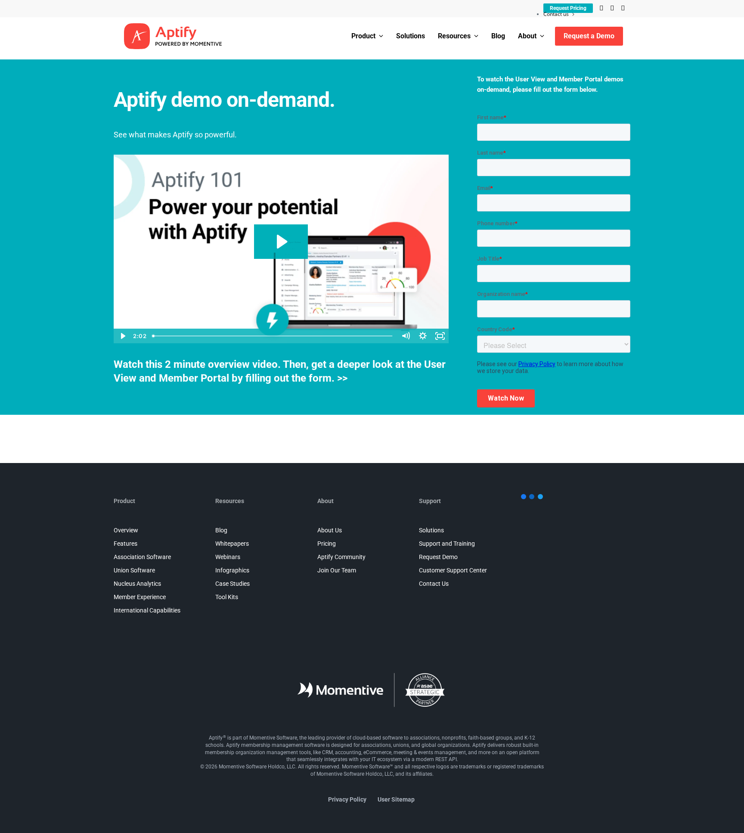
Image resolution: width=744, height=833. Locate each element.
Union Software (134, 570)
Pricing (326, 543)
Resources (454, 36)
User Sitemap (396, 799)
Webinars (227, 556)
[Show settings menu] (422, 336)
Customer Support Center (453, 570)
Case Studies (232, 583)
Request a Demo (589, 36)
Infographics (232, 570)
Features (125, 543)
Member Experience (140, 597)
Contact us (556, 14)
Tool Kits (226, 597)
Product (363, 36)
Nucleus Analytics (137, 583)
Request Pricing (568, 8)
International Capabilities (147, 610)
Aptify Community (341, 556)
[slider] (273, 336)
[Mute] (405, 336)
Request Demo (438, 556)
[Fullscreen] (440, 336)
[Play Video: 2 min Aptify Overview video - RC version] (281, 241)
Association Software (142, 556)
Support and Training (447, 543)
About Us (329, 530)
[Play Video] (122, 336)
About (527, 36)
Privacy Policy (347, 799)
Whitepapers (232, 543)
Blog (498, 36)
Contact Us (434, 583)
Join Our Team (336, 570)
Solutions (410, 36)
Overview (126, 530)
